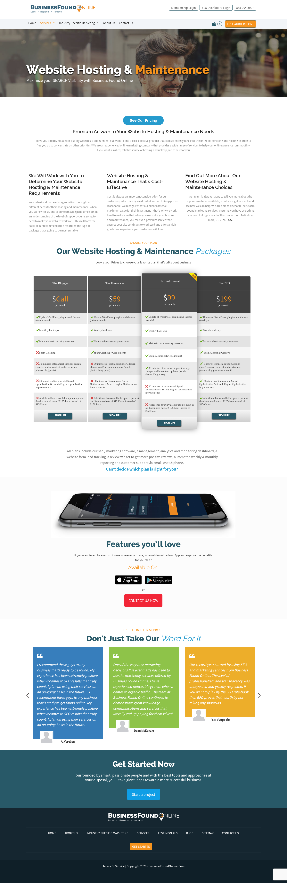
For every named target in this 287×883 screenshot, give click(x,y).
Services (45, 23)
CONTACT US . (224, 220)
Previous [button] (27, 695)
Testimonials (168, 833)
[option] (38, 695)
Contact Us (126, 23)
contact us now (143, 600)
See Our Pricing (143, 120)
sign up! (60, 415)
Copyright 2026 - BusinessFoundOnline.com (143, 866)
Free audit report (240, 24)
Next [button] (259, 695)
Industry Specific (77, 23)
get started (141, 846)
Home (32, 23)
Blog (189, 833)
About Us (109, 23)
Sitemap (208, 833)
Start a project (143, 794)
